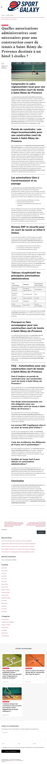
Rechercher (4, 529)
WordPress (3, 761)
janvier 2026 (4, 587)
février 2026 (4, 584)
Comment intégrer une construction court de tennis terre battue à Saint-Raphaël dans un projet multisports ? (11, 707)
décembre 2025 (5, 589)
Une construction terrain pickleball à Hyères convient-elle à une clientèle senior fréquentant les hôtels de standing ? (12, 674)
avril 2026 (4, 579)
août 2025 (4, 600)
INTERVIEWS (4, 627)
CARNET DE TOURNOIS (7, 622)
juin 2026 (3, 573)
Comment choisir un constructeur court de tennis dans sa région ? (17, 546)
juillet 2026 (4, 570)
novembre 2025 (5, 592)
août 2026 (4, 568)
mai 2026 (3, 576)
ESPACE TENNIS (5, 25)
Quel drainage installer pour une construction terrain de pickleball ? (18, 549)
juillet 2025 (4, 603)
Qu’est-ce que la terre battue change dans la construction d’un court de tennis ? (34, 672)
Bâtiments (22, 114)
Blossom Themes (14, 760)
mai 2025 (3, 609)
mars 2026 (4, 581)
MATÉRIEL (4, 630)
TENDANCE (4, 633)
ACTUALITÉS (5, 619)
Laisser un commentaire (5, 68)
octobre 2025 (4, 595)
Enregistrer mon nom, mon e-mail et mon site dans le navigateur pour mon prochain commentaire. (23, 747)
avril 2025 (4, 611)
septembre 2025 (5, 598)
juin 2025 (3, 606)
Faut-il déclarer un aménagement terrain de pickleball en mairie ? (18, 552)
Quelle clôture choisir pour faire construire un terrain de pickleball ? (18, 543)
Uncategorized (5, 636)
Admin (2, 63)
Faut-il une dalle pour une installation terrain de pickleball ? (16, 541)
